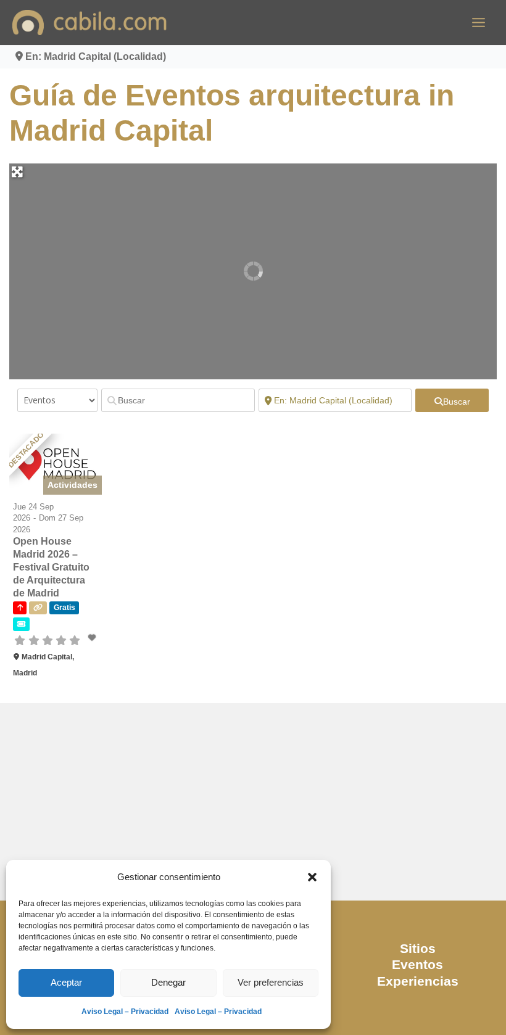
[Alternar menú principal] (478, 22)
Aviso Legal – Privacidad (124, 1011)
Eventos (417, 964)
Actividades (72, 485)
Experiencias (417, 981)
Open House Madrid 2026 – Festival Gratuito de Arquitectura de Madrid (51, 567)
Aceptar (66, 982)
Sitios (418, 948)
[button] (312, 877)
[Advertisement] (253, 801)
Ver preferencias (271, 982)
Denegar (168, 982)
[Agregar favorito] (93, 637)
